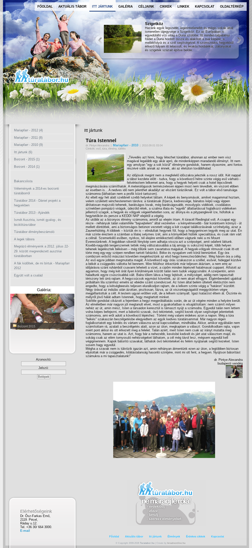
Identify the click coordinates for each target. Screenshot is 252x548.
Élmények (174, 536)
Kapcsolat (204, 6)
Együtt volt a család (28, 275)
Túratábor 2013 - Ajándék (32, 212)
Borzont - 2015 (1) (27, 159)
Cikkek (166, 6)
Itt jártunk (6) (23, 152)
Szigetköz (154, 24)
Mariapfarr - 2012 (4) (28, 130)
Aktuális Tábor (72, 6)
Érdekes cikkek (195, 536)
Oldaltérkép (232, 6)
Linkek (183, 6)
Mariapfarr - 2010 (125, 145)
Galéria (125, 6)
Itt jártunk (155, 536)
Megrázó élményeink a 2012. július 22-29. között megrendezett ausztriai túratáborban (41, 251)
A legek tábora (24, 239)
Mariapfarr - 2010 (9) (28, 145)
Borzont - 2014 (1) (27, 166)
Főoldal (45, 6)
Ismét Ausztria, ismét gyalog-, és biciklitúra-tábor (37, 222)
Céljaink (146, 6)
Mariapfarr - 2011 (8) (28, 137)
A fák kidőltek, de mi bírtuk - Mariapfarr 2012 (42, 265)
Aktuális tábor (134, 536)
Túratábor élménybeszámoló (34, 232)
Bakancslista (23, 181)
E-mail (25, 531)
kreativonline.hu (176, 543)
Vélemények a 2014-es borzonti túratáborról (36, 191)
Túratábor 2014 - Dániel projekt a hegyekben (37, 203)
